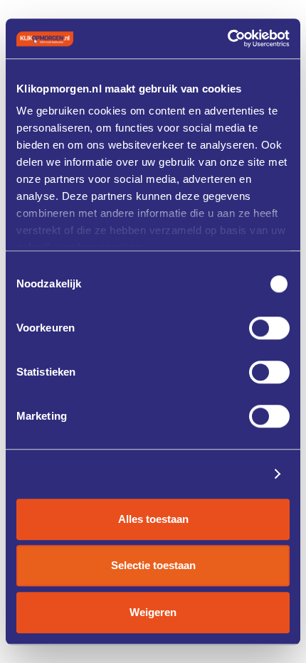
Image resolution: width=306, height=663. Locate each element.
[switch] (269, 328)
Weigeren (153, 612)
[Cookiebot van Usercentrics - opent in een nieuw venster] (227, 38)
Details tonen (227, 473)
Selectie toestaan (153, 565)
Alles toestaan (153, 519)
